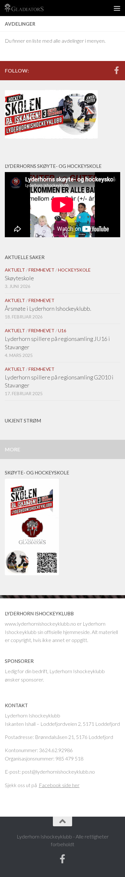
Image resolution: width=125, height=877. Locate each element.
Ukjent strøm (23, 420)
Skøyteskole (19, 278)
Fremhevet (41, 270)
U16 (62, 330)
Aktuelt (15, 270)
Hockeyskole (74, 270)
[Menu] (117, 8)
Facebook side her (59, 785)
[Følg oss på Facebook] (116, 70)
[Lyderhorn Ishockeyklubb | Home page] (31, 8)
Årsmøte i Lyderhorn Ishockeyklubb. (48, 308)
